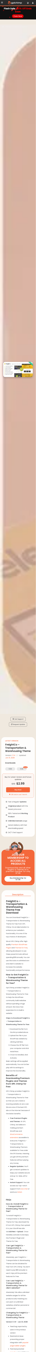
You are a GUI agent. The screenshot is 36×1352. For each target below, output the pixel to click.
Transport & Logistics (19, 27)
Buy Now (18, 790)
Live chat (24, 1189)
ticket (20, 1192)
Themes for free (21, 948)
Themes (8, 27)
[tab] (18, 895)
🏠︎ (3, 27)
